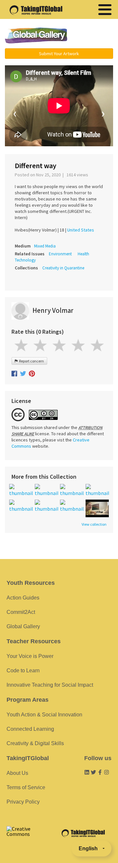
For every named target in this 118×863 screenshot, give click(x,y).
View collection (94, 524)
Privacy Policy (23, 802)
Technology (25, 260)
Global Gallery (36, 35)
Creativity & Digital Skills (35, 743)
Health (83, 254)
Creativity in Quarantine (63, 268)
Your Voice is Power (30, 656)
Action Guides (23, 597)
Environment (60, 254)
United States (80, 230)
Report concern (31, 361)
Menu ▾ (93, 36)
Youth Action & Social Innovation (44, 714)
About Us (17, 773)
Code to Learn (23, 670)
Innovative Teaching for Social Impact (50, 685)
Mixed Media (45, 246)
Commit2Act (21, 612)
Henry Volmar (52, 310)
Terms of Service (26, 787)
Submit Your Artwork (59, 53)
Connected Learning (30, 729)
